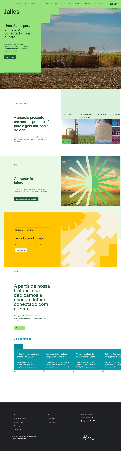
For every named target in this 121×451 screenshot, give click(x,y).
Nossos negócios (30, 3)
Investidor (17, 429)
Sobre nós (17, 3)
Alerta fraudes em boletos (89, 417)
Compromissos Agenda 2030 (26, 199)
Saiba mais (10, 57)
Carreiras (78, 3)
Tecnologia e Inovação (52, 3)
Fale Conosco (99, 3)
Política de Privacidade (87, 414)
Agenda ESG (18, 422)
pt (111, 3)
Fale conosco (52, 422)
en (115, 3)
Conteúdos (88, 3)
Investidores (67, 3)
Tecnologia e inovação (21, 426)
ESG (40, 3)
